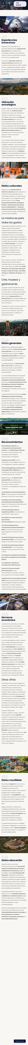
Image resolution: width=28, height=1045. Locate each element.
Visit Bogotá (18, 4)
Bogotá (7, 881)
